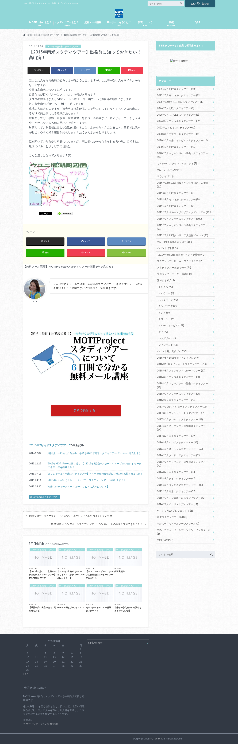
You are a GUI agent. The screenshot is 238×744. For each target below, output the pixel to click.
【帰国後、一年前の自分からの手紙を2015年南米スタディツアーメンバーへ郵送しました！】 (93, 455)
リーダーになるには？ (119, 24)
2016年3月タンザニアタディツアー (178, 455)
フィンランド (168, 344)
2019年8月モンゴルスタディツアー (178, 199)
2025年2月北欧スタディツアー (176, 88)
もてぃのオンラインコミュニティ (177, 163)
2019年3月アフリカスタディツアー (179, 218)
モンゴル (165, 286)
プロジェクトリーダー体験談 (174, 273)
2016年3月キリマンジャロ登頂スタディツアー (182, 463)
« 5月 (26, 673)
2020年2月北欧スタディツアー (176, 146)
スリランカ (166, 319)
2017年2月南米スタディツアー (176, 435)
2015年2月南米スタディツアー (49, 445)
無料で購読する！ (85, 410)
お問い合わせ (201, 3)
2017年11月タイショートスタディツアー (182, 406)
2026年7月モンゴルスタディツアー (178, 114)
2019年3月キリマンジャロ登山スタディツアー (182, 227)
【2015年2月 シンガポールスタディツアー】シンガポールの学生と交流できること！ (96, 524)
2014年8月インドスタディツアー (177, 504)
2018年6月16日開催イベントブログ (178, 357)
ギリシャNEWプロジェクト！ (175, 510)
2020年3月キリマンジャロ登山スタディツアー (182, 155)
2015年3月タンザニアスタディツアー (180, 484)
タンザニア (167, 306)
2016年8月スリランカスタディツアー (180, 448)
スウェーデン (168, 299)
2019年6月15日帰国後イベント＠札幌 (181, 254)
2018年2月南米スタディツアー (176, 400)
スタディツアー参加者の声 (174, 267)
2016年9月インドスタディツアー (177, 442)
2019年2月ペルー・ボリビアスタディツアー (184, 212)
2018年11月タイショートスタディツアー (182, 364)
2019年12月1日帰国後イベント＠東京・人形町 (182, 184)
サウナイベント (167, 176)
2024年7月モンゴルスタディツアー (178, 121)
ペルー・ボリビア (171, 325)
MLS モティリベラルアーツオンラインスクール (183, 531)
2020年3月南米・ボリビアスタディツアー (182, 140)
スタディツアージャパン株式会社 (41, 723)
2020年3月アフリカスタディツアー (178, 133)
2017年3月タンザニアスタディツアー (180, 419)
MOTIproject (155, 738)
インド (164, 312)
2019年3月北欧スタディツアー (176, 205)
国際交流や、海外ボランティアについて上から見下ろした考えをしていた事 (70, 515)
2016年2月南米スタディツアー (176, 472)
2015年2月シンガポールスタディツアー (181, 497)
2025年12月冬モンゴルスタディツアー (180, 101)
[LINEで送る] (64, 213)
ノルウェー (166, 293)
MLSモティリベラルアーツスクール (178, 523)
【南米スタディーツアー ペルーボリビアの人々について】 (77, 486)
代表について (145, 24)
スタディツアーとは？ (67, 24)
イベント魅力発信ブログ (173, 351)
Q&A (197, 22)
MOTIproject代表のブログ (175, 241)
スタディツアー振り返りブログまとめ (180, 261)
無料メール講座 (92, 22)
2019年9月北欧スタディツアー (176, 192)
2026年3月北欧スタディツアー (175, 108)
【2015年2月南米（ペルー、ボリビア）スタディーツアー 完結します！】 (85, 480)
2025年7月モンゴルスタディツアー (178, 95)
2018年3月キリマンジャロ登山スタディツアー (182, 385)
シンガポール (167, 338)
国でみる (166, 280)
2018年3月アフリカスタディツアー (178, 393)
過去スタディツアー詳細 (172, 517)
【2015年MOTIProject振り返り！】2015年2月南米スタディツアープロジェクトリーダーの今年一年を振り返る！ (93, 465)
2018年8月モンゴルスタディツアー (178, 376)
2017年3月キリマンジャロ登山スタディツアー (182, 427)
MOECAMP (165, 540)
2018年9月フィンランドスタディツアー (181, 370)
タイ (163, 331)
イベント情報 (167, 248)
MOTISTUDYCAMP (169, 169)
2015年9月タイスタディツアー (176, 478)
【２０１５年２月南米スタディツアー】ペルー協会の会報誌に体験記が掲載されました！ (94, 473)
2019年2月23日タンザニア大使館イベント (182, 235)
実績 (171, 24)
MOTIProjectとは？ (40, 24)
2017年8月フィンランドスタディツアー (181, 413)
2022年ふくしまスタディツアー (176, 127)
